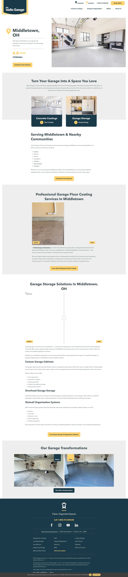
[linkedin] (76, 525)
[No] (126, 575)
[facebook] (51, 525)
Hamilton (36, 166)
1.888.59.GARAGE (66, 520)
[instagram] (59, 525)
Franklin (36, 151)
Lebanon (36, 161)
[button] (19, 54)
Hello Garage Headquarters (49, 531)
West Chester (38, 163)
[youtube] (68, 525)
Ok (90, 574)
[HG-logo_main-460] (15, 5)
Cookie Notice (96, 574)
